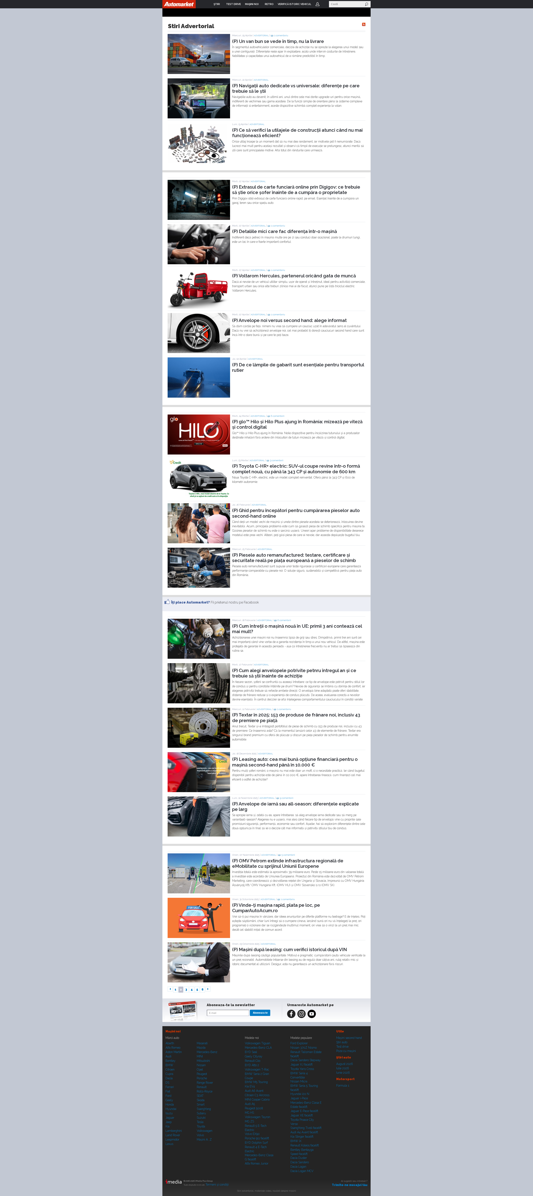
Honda (170, 1104)
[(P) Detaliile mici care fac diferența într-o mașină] (199, 263)
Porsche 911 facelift (257, 1138)
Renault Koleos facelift (304, 1145)
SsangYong (204, 1109)
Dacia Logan (298, 1166)
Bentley (171, 1060)
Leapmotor (172, 1139)
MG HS (249, 1112)
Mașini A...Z (204, 1139)
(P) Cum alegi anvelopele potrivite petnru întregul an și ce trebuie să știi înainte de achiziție (294, 673)
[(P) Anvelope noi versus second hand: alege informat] (199, 352)
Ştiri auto (341, 1042)
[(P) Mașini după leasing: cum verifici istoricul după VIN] (199, 981)
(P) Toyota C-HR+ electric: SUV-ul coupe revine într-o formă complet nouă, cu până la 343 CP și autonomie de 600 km (296, 468)
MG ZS (249, 1121)
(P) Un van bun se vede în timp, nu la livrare (278, 41)
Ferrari (170, 1087)
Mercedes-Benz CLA (258, 1047)
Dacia (169, 1078)
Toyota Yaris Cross (302, 1069)
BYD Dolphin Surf (256, 1142)
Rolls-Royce (204, 1091)
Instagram (301, 1014)
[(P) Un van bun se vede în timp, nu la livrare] (199, 73)
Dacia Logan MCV (302, 1171)
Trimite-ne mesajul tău (349, 1185)
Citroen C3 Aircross (257, 1095)
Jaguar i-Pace (299, 1098)
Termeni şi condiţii (217, 1184)
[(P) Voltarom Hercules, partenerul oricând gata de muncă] (199, 307)
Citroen (170, 1069)
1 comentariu (281, 35)
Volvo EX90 (252, 1134)
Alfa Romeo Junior (256, 1163)
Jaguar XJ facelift (301, 1064)
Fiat (168, 1091)
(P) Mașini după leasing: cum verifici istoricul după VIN (289, 949)
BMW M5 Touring (256, 1082)
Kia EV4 (250, 1086)
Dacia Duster (298, 1158)
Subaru (201, 1113)
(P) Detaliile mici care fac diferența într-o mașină (284, 231)
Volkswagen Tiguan (257, 1043)
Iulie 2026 (342, 1068)
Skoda (200, 1100)
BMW (169, 1065)
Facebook (291, 1014)
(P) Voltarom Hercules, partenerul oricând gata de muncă (294, 275)
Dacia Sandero (299, 1162)
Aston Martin (174, 1052)
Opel (200, 1069)
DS (167, 1082)
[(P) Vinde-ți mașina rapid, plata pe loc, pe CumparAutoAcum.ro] (199, 937)
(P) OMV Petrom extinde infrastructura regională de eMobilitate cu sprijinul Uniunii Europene (287, 863)
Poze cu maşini (346, 1051)
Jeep (169, 1122)
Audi (168, 1056)
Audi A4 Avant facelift (304, 1132)
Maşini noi (173, 1031)
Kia (167, 1126)
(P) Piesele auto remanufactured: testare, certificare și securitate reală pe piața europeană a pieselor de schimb (294, 557)
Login (317, 4)
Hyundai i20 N (299, 1094)
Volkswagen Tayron (257, 1117)
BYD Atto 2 (252, 1065)
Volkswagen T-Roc (257, 1069)
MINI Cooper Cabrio (257, 1099)
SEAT (200, 1095)
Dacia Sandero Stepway (305, 1060)
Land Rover (173, 1135)
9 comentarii (286, 798)
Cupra (169, 1074)
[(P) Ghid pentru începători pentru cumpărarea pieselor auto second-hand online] (199, 542)
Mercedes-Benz (207, 1052)
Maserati (202, 1043)
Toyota (201, 1126)
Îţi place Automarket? (190, 602)
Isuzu (169, 1113)
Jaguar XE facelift (301, 1115)
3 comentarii (276, 460)
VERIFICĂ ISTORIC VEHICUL (294, 4)
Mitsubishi (203, 1060)
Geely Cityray (253, 1056)
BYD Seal (251, 1052)
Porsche (202, 1078)
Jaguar (170, 1117)
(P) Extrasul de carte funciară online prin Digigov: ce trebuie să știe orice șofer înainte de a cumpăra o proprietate (296, 189)
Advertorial (261, 35)
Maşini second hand (349, 1037)
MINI (200, 1056)
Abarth (170, 1043)
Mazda (201, 1047)
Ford (168, 1095)
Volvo (200, 1135)
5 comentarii (288, 855)
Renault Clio (252, 1060)
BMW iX (295, 1141)
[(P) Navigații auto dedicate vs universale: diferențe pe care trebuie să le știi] (199, 117)
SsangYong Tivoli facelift (305, 1128)
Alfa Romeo (173, 1047)
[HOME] (179, 4)
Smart (200, 1104)
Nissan (201, 1065)
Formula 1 (342, 1085)
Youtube (312, 1014)
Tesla (200, 1122)
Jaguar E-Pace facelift (304, 1111)
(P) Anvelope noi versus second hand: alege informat (289, 320)
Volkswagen (204, 1130)
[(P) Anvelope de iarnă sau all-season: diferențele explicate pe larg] (199, 835)
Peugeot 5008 (254, 1108)
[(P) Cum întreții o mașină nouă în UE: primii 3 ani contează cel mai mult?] (199, 657)
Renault (202, 1087)
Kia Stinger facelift (301, 1136)
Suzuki (201, 1117)
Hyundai (171, 1109)
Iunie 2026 (343, 1072)
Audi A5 (250, 1104)
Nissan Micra (298, 1081)
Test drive (342, 1046)
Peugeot (202, 1074)
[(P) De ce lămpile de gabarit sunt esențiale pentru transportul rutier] (199, 396)
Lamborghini (174, 1130)
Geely (169, 1100)
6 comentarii (277, 416)
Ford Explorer (299, 1043)
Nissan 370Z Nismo (303, 1047)
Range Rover (205, 1082)
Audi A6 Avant (254, 1090)
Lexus (169, 1144)
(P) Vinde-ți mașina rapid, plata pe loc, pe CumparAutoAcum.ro (276, 907)
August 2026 (344, 1064)
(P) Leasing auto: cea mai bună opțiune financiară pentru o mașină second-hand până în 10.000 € (295, 761)
